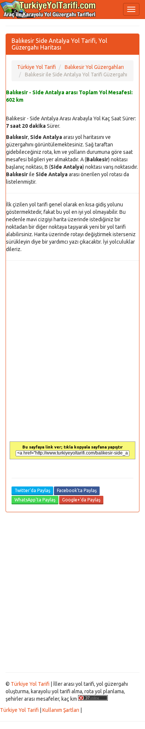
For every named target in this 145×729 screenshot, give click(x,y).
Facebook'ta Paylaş (77, 490)
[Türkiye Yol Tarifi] (48, 9)
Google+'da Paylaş (81, 499)
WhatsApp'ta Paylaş (34, 499)
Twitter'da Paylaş (32, 490)
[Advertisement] (72, 592)
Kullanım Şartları (60, 710)
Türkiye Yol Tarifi (30, 684)
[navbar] (131, 9)
